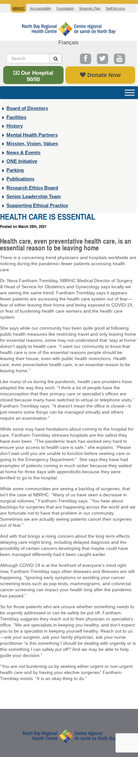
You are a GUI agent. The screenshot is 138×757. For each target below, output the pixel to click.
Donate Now (103, 75)
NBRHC (68, 28)
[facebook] (85, 59)
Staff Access (115, 8)
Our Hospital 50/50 (36, 76)
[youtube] (119, 59)
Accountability (40, 8)
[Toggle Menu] (130, 93)
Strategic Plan (89, 8)
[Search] (55, 58)
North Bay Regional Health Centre (69, 735)
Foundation (65, 8)
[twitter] (102, 59)
